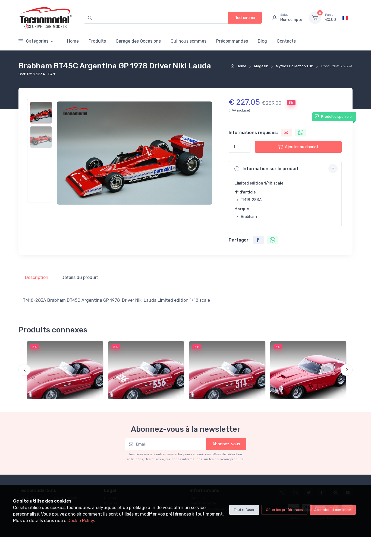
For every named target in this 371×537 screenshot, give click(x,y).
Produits (97, 41)
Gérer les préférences (284, 510)
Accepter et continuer (332, 510)
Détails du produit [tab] (79, 277)
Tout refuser (244, 510)
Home (73, 41)
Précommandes (232, 41)
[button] (285, 168)
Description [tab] (36, 277)
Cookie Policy (80, 520)
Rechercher (245, 17)
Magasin (261, 66)
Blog (262, 41)
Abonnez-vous (226, 443)
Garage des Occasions (138, 41)
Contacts (286, 41)
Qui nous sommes (188, 41)
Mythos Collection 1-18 (294, 66)
